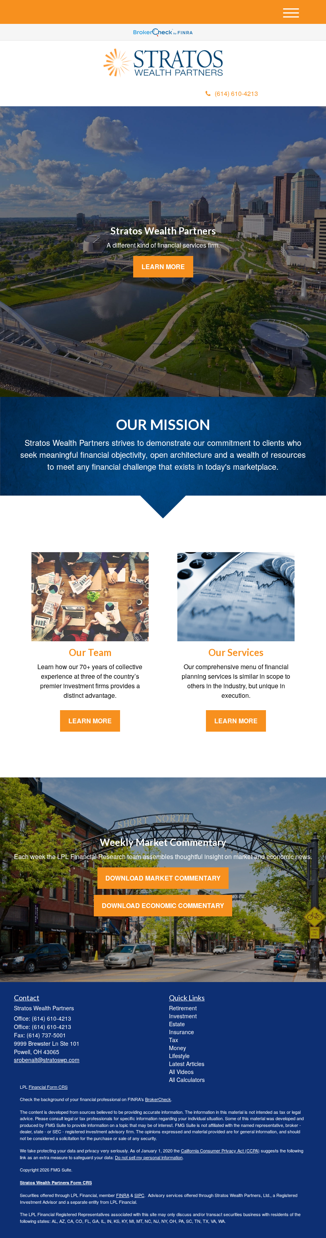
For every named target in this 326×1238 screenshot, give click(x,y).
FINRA (122, 1195)
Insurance (181, 1032)
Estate (177, 1024)
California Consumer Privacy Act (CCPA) (220, 1150)
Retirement (183, 1008)
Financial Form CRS (48, 1087)
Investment (183, 1016)
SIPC (139, 1195)
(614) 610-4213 (236, 93)
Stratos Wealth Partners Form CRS (56, 1182)
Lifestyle (179, 1056)
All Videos (181, 1072)
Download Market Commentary (163, 878)
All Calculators (187, 1080)
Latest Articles (186, 1064)
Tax (173, 1040)
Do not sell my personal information (148, 1157)
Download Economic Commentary (163, 905)
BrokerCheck (158, 1099)
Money (177, 1048)
